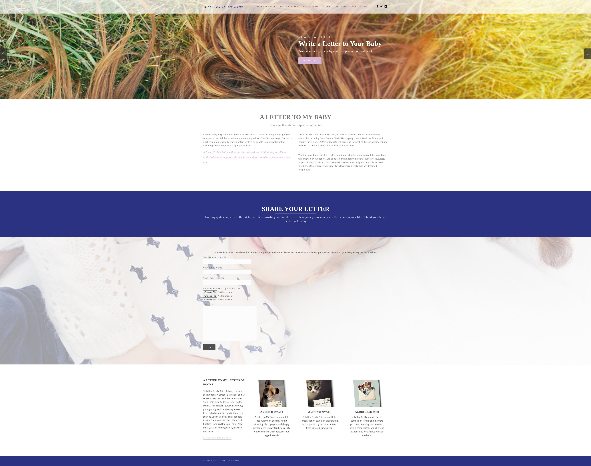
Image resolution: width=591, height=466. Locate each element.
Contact (365, 6)
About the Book (266, 6)
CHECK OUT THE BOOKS (217, 437)
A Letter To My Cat (319, 411)
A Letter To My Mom (367, 411)
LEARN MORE (310, 60)
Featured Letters (345, 6)
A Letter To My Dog (271, 411)
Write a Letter (289, 6)
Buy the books (311, 6)
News (327, 6)
